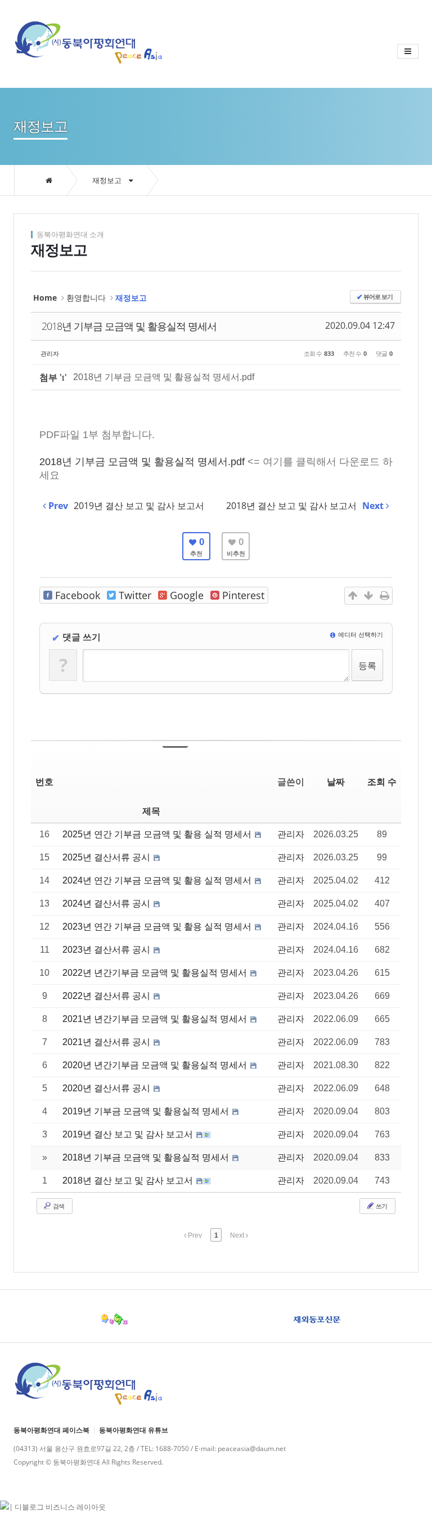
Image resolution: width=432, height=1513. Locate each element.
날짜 (336, 782)
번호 (44, 782)
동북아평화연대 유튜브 (133, 1430)
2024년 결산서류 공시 (107, 903)
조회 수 (382, 782)
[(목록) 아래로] (368, 595)
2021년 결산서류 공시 (107, 1042)
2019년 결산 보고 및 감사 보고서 (128, 1134)
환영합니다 (86, 297)
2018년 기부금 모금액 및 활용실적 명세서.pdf (163, 377)
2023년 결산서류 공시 (107, 949)
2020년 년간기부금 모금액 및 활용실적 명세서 (155, 1065)
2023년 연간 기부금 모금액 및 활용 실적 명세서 (158, 926)
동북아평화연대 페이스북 (51, 1430)
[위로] (353, 595)
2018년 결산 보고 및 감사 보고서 (128, 1180)
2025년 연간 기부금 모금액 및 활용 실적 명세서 (158, 834)
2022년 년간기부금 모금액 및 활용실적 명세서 (155, 973)
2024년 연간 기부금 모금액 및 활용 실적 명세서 (158, 880)
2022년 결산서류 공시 (107, 996)
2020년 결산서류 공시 (107, 1088)
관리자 (49, 353)
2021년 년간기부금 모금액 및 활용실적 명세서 (155, 1019)
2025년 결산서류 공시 (107, 857)
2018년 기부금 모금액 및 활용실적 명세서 (129, 326)
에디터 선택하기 (359, 634)
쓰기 (381, 1206)
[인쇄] (384, 595)
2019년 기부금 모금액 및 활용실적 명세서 (146, 1111)
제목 (151, 811)
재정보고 (107, 180)
